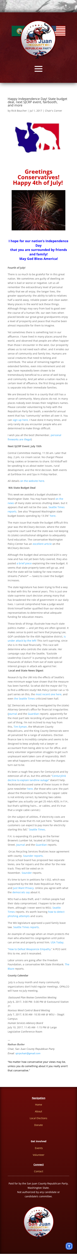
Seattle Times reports (26, 927)
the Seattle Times (24, 698)
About (38, 1111)
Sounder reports (33, 855)
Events (39, 1148)
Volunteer (38, 1155)
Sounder (27, 872)
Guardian (33, 713)
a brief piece (24, 563)
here (53, 515)
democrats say (21, 892)
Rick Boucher (19, 110)
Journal (12, 713)
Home (38, 1104)
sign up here (20, 420)
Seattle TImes (37, 829)
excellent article (42, 544)
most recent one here (48, 694)
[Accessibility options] (69, 1246)
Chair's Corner (53, 110)
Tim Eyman (20, 726)
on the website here (32, 481)
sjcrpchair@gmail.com (27, 1053)
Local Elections (38, 1118)
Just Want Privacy (23, 888)
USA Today (57, 942)
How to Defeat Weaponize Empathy (30, 949)
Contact (38, 1171)
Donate (38, 1125)
